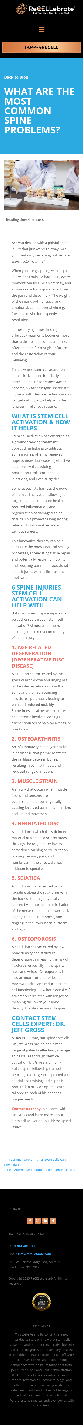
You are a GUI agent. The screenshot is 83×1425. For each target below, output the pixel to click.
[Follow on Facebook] (30, 1221)
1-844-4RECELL (41, 47)
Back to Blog (16, 77)
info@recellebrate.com (34, 1254)
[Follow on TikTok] (53, 1221)
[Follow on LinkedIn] (45, 1221)
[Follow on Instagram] (38, 1221)
